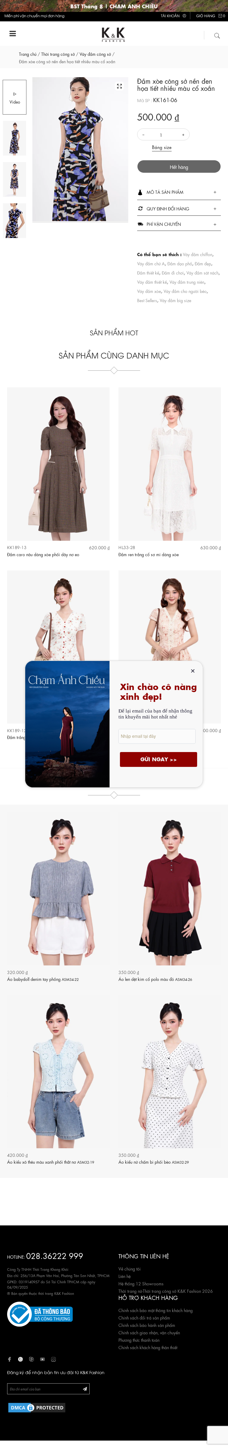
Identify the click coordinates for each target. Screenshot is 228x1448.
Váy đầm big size (175, 300)
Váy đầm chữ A (151, 263)
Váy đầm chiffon (197, 254)
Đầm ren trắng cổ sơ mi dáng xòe (148, 554)
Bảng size (162, 147)
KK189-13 (16, 547)
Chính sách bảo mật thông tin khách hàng (155, 1310)
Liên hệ (124, 1276)
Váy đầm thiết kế (152, 281)
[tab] (179, 192)
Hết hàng (179, 167)
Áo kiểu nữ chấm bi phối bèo (153, 1161)
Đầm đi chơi (173, 272)
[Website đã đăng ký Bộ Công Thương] (40, 1313)
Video (15, 101)
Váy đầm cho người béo (185, 291)
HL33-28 (126, 547)
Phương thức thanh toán (138, 1339)
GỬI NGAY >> (158, 759)
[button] (179, 192)
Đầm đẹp (203, 263)
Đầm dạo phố (179, 263)
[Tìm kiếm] (217, 34)
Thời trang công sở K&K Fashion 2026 (178, 1290)
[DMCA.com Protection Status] (36, 1406)
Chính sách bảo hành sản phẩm (146, 1325)
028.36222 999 (54, 1255)
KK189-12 (16, 730)
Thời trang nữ (130, 1290)
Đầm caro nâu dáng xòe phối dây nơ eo (43, 554)
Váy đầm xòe (149, 291)
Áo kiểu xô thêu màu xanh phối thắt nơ (50, 1161)
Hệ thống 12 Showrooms (141, 1283)
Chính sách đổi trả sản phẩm (144, 1317)
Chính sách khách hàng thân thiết (147, 1347)
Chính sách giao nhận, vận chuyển (149, 1332)
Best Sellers (147, 300)
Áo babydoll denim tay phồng (43, 978)
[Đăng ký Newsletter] (85, 1388)
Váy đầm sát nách (202, 272)
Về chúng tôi (129, 1268)
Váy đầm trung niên (187, 281)
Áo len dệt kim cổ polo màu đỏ (155, 978)
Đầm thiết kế (148, 272)
